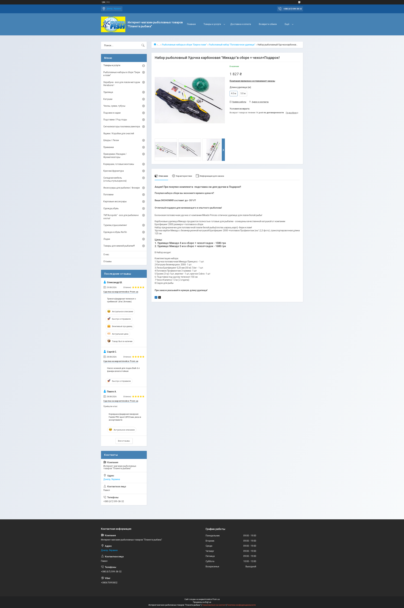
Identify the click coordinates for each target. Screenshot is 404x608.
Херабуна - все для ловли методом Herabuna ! (121, 84)
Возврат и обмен (268, 24)
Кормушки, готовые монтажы (118, 164)
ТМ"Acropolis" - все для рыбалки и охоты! (121, 217)
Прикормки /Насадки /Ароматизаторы (115, 155)
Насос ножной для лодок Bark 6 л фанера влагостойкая (123, 369)
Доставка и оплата (240, 24)
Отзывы (107, 261)
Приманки (108, 147)
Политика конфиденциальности (241, 605)
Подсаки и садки (112, 113)
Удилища (108, 92)
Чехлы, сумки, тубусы (114, 106)
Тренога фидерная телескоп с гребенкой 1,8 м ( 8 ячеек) (121, 300)
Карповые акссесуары (115, 201)
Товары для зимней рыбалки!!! (119, 246)
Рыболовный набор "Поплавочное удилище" (232, 44)
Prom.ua (216, 599)
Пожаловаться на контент (214, 605)
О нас (106, 254)
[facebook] (156, 298)
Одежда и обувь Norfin (115, 232)
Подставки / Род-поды (115, 119)
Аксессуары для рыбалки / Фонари (121, 187)
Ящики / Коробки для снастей (118, 133)
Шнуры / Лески (111, 140)
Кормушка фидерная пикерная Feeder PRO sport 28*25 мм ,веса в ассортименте (125, 417)
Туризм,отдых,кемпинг (115, 225)
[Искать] (143, 45)
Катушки (107, 99)
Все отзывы (124, 441)
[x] (159, 298)
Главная (191, 24)
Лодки (106, 239)
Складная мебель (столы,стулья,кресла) (115, 179)
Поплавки (108, 194)
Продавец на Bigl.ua (202, 602)
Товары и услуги (212, 24)
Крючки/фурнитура (113, 171)
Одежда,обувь (111, 208)
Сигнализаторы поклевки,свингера (121, 126)
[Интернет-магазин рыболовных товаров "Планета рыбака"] (113, 24)
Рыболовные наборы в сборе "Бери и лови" (184, 44)
